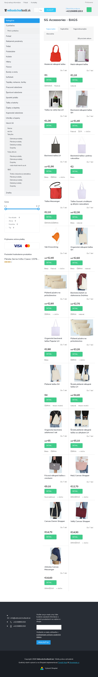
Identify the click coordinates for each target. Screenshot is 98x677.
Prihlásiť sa (43, 642)
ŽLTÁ (80, 131)
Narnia (10, 128)
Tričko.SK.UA (12, 152)
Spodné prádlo (12, 97)
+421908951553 (19, 622)
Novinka (13, 224)
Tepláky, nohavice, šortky (16, 82)
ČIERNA (54, 177)
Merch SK (10, 123)
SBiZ (9, 170)
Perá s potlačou (13, 31)
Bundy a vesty (12, 72)
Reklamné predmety (14, 41)
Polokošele (10, 51)
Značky (9, 193)
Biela (46, 177)
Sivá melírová (49, 497)
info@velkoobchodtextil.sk (20, 618)
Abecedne (50, 34)
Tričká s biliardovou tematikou (20, 174)
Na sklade (14, 217)
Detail (49, 80)
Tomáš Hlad (62, 662)
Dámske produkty (16, 139)
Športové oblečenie (14, 92)
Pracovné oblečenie (14, 87)
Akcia (12, 221)
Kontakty (34, 3)
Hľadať (50, 10)
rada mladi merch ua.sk (18, 165)
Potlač (26, 3)
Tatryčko (10, 134)
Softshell (9, 77)
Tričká (8, 46)
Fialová (73, 131)
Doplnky (13, 148)
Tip (11, 228)
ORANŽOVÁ (75, 497)
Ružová (57, 86)
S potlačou (10, 25)
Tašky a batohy (12, 102)
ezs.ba (10, 131)
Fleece (9, 67)
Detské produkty (16, 145)
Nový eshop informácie (12, 3)
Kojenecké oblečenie (14, 113)
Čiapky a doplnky (13, 108)
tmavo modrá (58, 406)
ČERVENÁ (48, 86)
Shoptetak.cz (74, 662)
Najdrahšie (64, 29)
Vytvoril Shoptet (51, 668)
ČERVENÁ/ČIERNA (51, 223)
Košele (9, 56)
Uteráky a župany (13, 118)
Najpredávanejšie (80, 29)
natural (73, 86)
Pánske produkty (16, 142)
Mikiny (8, 62)
